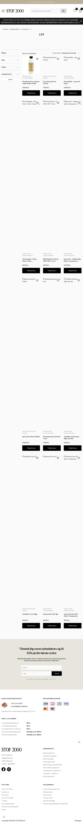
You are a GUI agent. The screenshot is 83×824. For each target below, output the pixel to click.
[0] (80, 10)
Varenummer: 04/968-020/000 (49, 77)
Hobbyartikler (14, 29)
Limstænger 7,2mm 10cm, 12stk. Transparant (29, 260)
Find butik (5, 795)
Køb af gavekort (48, 776)
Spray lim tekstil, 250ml (31, 436)
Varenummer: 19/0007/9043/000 (69, 609)
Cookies (4, 801)
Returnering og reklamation (52, 765)
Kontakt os (5, 792)
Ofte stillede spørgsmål (51, 767)
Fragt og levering (49, 762)
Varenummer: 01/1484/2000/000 (27, 77)
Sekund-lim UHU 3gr (50, 614)
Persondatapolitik (8, 804)
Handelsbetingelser (50, 756)
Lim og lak (25, 29)
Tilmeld (56, 673)
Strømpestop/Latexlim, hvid (51, 437)
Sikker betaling (48, 759)
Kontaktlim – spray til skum (72, 82)
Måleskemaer (48, 792)
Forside (5, 29)
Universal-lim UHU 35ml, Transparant (71, 615)
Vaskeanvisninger (49, 801)
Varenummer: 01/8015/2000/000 (69, 432)
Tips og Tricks (48, 798)
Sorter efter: (57, 53)
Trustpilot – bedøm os (50, 773)
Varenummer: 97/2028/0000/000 (69, 77)
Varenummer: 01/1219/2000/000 (48, 432)
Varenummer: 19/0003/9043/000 (27, 254)
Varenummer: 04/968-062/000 (29, 432)
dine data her (52, 679)
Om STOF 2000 (7, 789)
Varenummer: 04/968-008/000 (29, 609)
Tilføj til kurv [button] (31, 93)
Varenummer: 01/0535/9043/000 (69, 254)
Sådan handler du (49, 753)
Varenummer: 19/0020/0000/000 (48, 609)
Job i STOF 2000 (7, 798)
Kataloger (77, 820)
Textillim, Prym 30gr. (30, 614)
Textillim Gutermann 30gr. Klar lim (71, 437)
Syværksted (47, 795)
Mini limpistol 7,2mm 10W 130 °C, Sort (51, 260)
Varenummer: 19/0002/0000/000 (48, 254)
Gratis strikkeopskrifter (51, 789)
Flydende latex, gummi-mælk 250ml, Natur (31, 82)
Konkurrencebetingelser (10, 806)
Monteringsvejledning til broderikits (55, 804)
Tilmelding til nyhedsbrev (52, 770)
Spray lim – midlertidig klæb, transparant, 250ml (72, 260)
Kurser (4, 809)
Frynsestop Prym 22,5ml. (49, 82)
